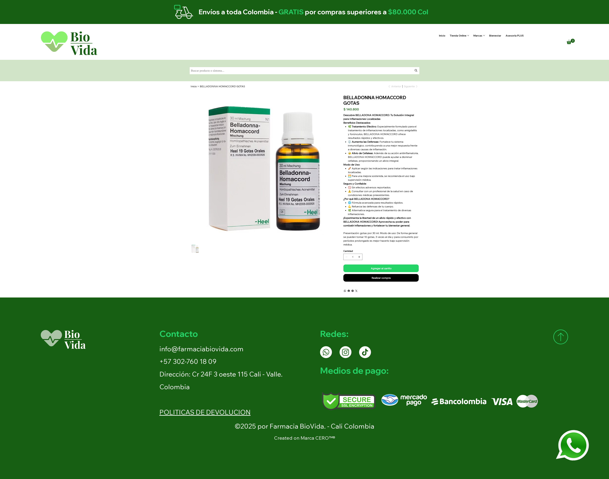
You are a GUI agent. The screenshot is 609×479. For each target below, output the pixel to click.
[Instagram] (345, 352)
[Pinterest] (352, 290)
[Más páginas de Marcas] (484, 35)
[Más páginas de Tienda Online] (468, 35)
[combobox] (304, 70)
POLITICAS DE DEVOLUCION (205, 412)
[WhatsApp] (345, 290)
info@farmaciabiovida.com (201, 349)
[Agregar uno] (359, 257)
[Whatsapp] (326, 352)
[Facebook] (348, 290)
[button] (571, 41)
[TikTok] (365, 352)
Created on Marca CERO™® (304, 438)
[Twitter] (356, 290)
